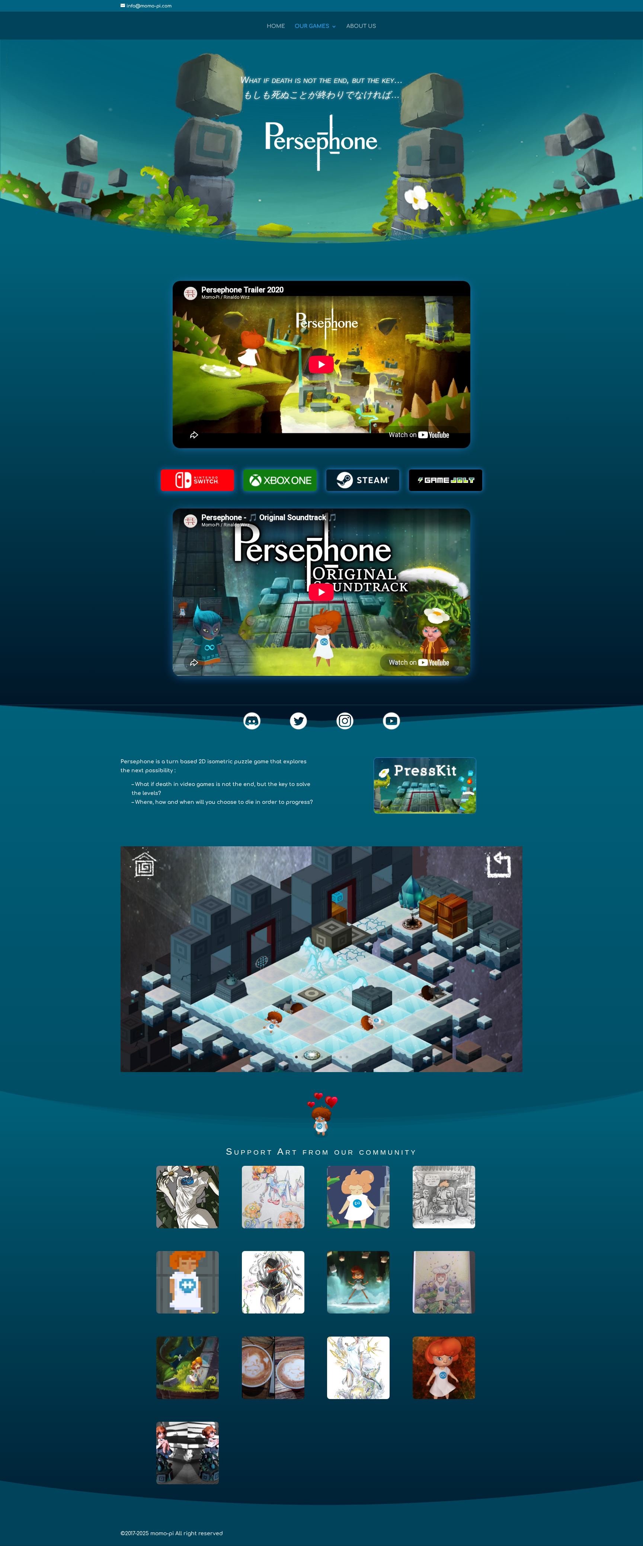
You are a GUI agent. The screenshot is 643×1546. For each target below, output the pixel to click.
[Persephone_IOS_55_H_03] (321, 1070)
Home (276, 26)
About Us (361, 26)
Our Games (312, 26)
